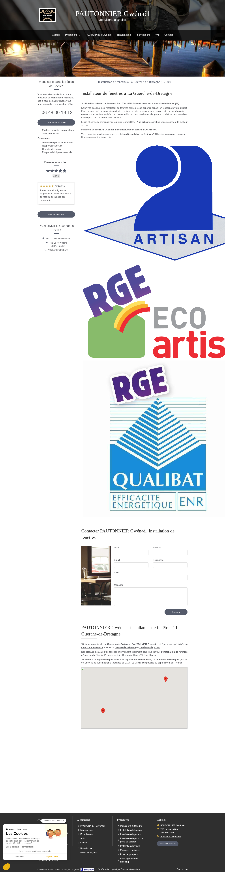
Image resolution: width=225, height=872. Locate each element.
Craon (136, 655)
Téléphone (158, 560)
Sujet (116, 572)
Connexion (182, 869)
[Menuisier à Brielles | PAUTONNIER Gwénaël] (47, 15)
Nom (116, 547)
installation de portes (149, 647)
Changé (152, 655)
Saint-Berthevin (124, 655)
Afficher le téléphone (58, 250)
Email (117, 560)
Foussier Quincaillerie (130, 869)
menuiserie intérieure (125, 647)
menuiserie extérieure (92, 647)
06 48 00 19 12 (57, 112)
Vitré (142, 655)
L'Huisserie (109, 655)
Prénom (157, 547)
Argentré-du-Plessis (93, 655)
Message (118, 585)
